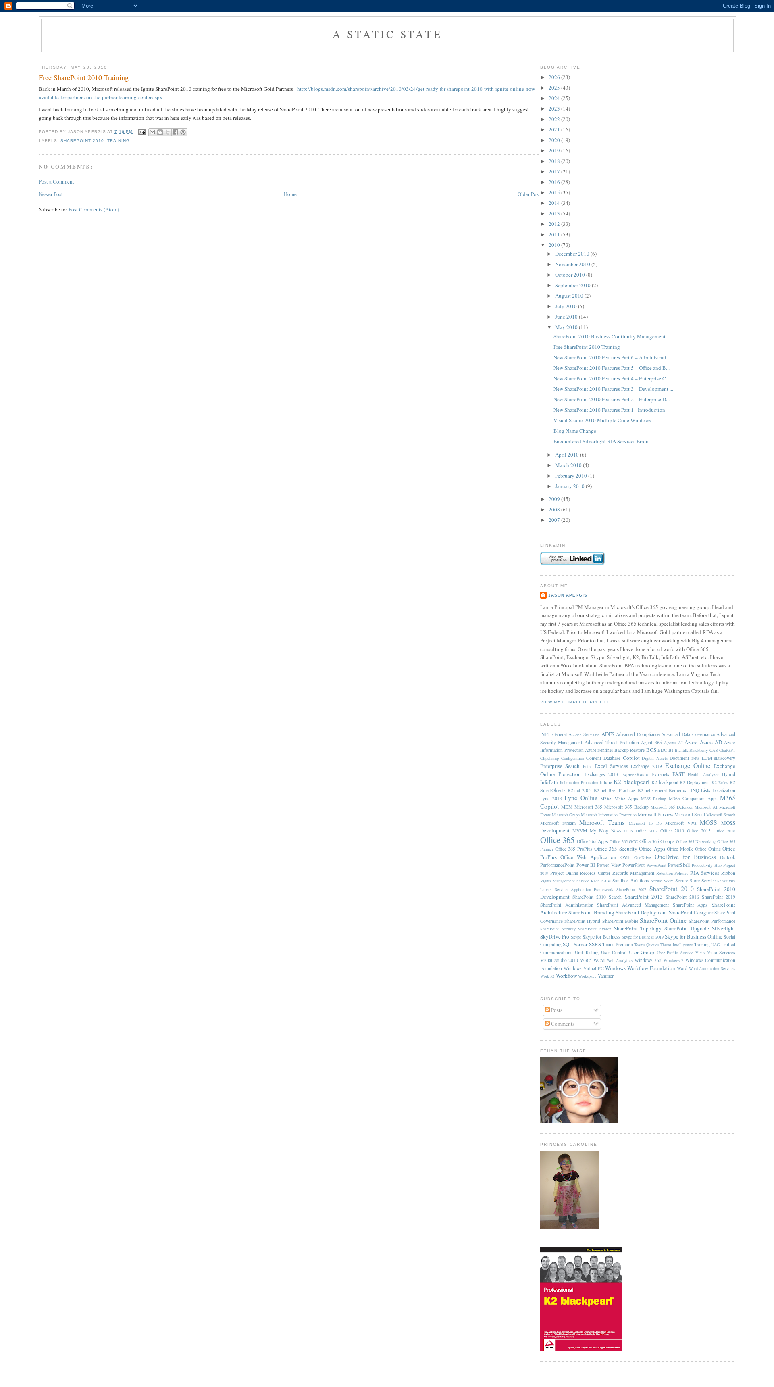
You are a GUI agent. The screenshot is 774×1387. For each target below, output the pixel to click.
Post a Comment (56, 181)
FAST (678, 774)
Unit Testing (587, 952)
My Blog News (606, 831)
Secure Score (662, 881)
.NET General (553, 734)
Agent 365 (651, 742)
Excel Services (611, 766)
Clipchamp (549, 758)
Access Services (583, 734)
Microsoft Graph (566, 815)
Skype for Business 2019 (643, 937)
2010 (555, 244)
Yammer (606, 976)
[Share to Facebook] (175, 132)
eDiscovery (724, 758)
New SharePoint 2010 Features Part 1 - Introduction (609, 409)
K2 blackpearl (631, 782)
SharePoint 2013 (644, 896)
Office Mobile (680, 849)
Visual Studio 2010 (559, 960)
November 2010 (573, 264)
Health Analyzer (703, 774)
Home (290, 194)
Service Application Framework (584, 889)
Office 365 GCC (624, 841)
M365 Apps (626, 798)
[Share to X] (168, 132)
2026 (555, 77)
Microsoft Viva (680, 823)
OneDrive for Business (685, 857)
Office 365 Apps (592, 841)
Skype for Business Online (693, 936)
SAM (606, 881)
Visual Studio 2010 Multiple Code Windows (602, 420)
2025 (555, 87)
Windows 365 (648, 960)
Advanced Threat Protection (612, 742)
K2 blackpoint (664, 782)
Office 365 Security (615, 848)
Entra (587, 766)
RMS (595, 881)
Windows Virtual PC (584, 968)
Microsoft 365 (588, 807)
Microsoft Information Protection (608, 815)
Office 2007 (646, 831)
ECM (707, 758)
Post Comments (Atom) (94, 209)
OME (625, 857)
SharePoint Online (663, 920)
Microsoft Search (720, 815)
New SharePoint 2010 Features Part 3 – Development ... (613, 388)
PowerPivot (633, 865)
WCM (599, 960)
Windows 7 (674, 960)
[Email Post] (142, 131)
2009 (555, 499)
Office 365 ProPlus (574, 849)
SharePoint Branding (591, 912)
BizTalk (681, 750)
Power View (609, 865)
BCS (651, 749)
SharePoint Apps (690, 905)
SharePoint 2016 (682, 897)
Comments (562, 1023)
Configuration (572, 758)
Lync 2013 (551, 798)
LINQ (693, 790)
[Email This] (152, 132)
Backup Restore (629, 750)
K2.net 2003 (580, 790)
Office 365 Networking (696, 841)
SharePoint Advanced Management (633, 905)
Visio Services (721, 952)
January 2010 (570, 486)
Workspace (587, 976)
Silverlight (723, 928)
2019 (555, 150)
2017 (555, 171)
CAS (714, 750)
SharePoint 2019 (718, 897)
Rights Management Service (564, 881)
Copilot (631, 757)
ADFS (607, 734)
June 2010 (567, 316)
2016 (555, 182)
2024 (555, 98)
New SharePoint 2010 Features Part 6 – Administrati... (611, 357)
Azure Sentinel (599, 750)
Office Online (707, 849)
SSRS (595, 944)
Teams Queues (646, 944)
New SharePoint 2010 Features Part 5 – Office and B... (611, 367)
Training (118, 140)
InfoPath (549, 782)
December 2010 (573, 253)
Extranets (660, 774)
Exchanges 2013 (601, 774)
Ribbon (728, 873)
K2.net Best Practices (615, 790)
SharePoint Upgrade (687, 928)
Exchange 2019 (646, 766)
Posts (556, 1010)
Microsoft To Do (645, 823)
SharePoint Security (558, 929)
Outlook (727, 857)
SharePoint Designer (691, 912)
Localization (723, 790)
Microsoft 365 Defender (672, 807)
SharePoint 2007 (631, 889)
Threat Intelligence (676, 944)
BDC (662, 750)
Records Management (633, 873)
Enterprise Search (560, 766)
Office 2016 (724, 831)
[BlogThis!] (160, 132)
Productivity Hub (707, 865)
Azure (691, 742)
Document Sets (684, 758)
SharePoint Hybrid (582, 921)
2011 (555, 234)
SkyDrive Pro (554, 936)
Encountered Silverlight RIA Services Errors (601, 441)
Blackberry (698, 750)
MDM (566, 807)
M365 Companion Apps (693, 798)
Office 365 (557, 839)
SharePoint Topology (638, 928)
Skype (576, 937)
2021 (555, 129)
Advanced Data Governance (688, 734)
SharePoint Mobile (620, 921)
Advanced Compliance (637, 734)
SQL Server (575, 944)
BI (670, 750)
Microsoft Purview (655, 814)
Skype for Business (601, 937)
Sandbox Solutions (630, 881)
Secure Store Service (695, 881)
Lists (705, 790)
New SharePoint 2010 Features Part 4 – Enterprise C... (611, 378)
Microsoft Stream (558, 823)
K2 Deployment (695, 782)
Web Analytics (620, 960)
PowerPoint (656, 865)
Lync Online (580, 798)
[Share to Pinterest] (183, 132)
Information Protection (579, 782)
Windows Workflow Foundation (640, 968)
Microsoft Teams (601, 822)
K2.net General (652, 790)
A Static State (387, 34)
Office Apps (652, 848)
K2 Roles (720, 782)
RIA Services (704, 872)
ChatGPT (727, 750)
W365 (586, 960)
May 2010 (567, 327)
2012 (555, 223)
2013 (555, 213)
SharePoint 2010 (82, 140)
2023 (555, 108)
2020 (555, 140)
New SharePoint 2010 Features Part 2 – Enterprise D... (611, 399)
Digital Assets (655, 758)
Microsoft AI (706, 807)
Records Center (595, 873)
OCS (628, 831)
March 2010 (569, 465)
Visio (700, 952)
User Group (642, 952)
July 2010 (566, 306)
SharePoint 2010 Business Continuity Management (609, 336)
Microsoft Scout (689, 814)
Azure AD (711, 742)
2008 (555, 509)
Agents (670, 742)
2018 (555, 161)
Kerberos (677, 790)
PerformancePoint (557, 865)
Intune (606, 782)
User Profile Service (675, 952)
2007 (555, 520)
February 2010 (571, 475)
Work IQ (547, 976)
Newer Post (51, 194)
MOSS (708, 822)
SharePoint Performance (712, 921)
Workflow (566, 975)
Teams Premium (617, 944)
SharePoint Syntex (594, 929)
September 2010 (573, 285)
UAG (715, 944)
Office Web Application (588, 857)
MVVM (579, 831)
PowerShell (679, 865)
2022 (555, 119)
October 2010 (570, 274)
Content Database (603, 758)
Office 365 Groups (657, 841)
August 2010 (570, 295)
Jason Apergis (567, 595)
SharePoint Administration (566, 905)
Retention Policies (672, 873)
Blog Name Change (574, 430)
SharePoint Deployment (641, 912)
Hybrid (728, 774)
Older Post (529, 194)
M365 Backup (653, 798)
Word (682, 968)
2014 (555, 202)
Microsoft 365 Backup (626, 807)
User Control (614, 952)
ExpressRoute (634, 774)
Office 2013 (699, 831)
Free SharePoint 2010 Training (84, 77)
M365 (606, 798)
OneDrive (642, 857)
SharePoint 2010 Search (597, 897)
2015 (555, 192)
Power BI (585, 865)
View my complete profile (575, 702)
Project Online (564, 873)
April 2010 (567, 454)
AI (680, 742)
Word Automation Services (712, 968)
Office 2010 (672, 831)
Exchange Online (687, 765)
